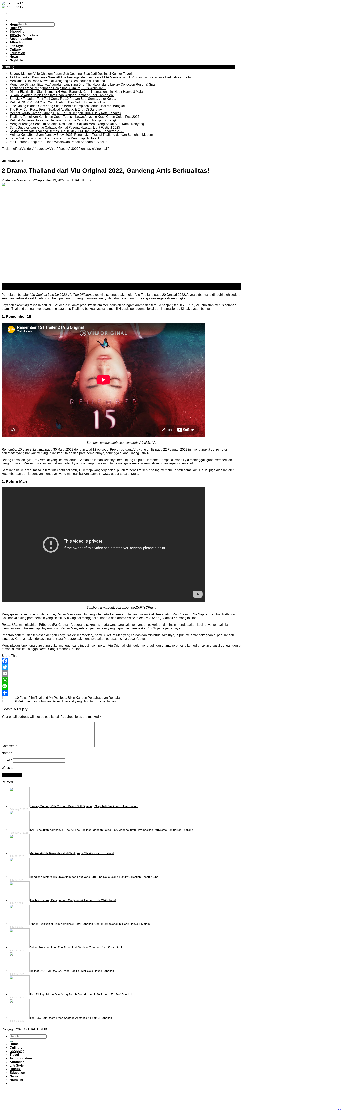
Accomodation (21, 38)
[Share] (121, 693)
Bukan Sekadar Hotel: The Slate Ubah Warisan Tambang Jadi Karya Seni (62, 95)
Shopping (17, 31)
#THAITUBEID (80, 180)
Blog (4, 161)
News (14, 56)
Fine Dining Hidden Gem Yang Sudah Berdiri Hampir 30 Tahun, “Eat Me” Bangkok (68, 106)
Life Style (17, 46)
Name (7, 753)
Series (19, 161)
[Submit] (11, 1041)
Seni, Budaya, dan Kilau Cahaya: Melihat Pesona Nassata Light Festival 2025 (65, 127)
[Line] (121, 686)
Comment (9, 746)
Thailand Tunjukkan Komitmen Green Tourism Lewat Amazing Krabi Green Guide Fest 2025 (74, 116)
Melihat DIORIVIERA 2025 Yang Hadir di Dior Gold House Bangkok (57, 102)
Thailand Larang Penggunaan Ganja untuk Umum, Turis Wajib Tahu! (58, 88)
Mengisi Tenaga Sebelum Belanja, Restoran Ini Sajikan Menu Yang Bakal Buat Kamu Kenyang (77, 124)
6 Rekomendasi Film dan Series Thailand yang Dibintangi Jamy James (65, 701)
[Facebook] (121, 661)
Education (17, 53)
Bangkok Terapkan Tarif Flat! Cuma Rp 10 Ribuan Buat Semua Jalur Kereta (63, 98)
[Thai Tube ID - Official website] (12, 5)
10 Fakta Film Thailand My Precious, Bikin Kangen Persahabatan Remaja (67, 697)
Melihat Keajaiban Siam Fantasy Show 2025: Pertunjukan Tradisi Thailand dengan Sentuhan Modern (81, 134)
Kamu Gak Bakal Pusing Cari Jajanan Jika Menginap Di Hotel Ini (55, 138)
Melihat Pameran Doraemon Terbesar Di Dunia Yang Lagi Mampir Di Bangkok (65, 120)
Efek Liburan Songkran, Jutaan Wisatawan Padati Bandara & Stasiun (58, 142)
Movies (11, 161)
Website (7, 767)
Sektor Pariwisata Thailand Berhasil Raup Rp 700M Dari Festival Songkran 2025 (67, 131)
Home (14, 24)
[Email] (121, 673)
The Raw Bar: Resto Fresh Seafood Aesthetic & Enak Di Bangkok (56, 109)
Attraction (17, 42)
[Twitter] (121, 667)
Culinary (16, 28)
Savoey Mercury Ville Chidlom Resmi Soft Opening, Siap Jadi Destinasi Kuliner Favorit (71, 73)
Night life (16, 60)
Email (7, 760)
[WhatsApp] (121, 680)
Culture (15, 49)
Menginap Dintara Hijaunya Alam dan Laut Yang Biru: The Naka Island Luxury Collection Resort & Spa (82, 84)
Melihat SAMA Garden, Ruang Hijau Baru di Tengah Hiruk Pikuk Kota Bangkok (65, 113)
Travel (14, 35)
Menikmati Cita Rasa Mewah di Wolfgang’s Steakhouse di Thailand (57, 81)
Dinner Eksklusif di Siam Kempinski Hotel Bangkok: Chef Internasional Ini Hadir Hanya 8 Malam (77, 91)
